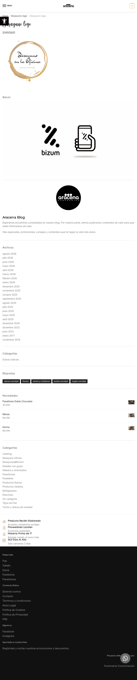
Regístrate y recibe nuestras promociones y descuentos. (36, 648)
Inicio (5, 15)
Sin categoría (10, 498)
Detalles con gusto (13, 466)
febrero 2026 (10, 278)
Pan (5, 560)
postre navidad (61, 381)
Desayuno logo (19, 15)
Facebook (8, 631)
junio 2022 (8, 331)
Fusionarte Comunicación (119, 665)
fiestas (26, 381)
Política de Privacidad (15, 614)
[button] (125, 658)
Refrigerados (10, 490)
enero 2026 (9, 282)
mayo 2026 (9, 265)
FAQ (5, 619)
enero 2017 (9, 335)
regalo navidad (79, 381)
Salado (7, 565)
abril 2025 (8, 319)
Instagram (8, 636)
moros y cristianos (41, 381)
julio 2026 (8, 257)
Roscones (8, 494)
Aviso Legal (9, 605)
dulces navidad (11, 381)
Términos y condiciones (17, 600)
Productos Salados (13, 486)
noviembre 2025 (11, 290)
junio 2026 (8, 261)
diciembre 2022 (11, 327)
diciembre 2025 (11, 286)
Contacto (8, 596)
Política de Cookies (14, 609)
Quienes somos (12, 591)
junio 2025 (8, 311)
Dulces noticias (11, 359)
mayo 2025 (9, 315)
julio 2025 (8, 306)
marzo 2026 (9, 274)
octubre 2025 (10, 294)
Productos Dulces (12, 482)
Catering (7, 453)
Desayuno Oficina (12, 458)
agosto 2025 (9, 302)
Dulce (6, 570)
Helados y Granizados (14, 470)
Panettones (9, 474)
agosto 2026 (9, 253)
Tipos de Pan (10, 502)
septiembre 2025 (12, 298)
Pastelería (8, 478)
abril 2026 (8, 270)
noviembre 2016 (11, 339)
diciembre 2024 (11, 323)
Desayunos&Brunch (13, 462)
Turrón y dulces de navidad (17, 507)
